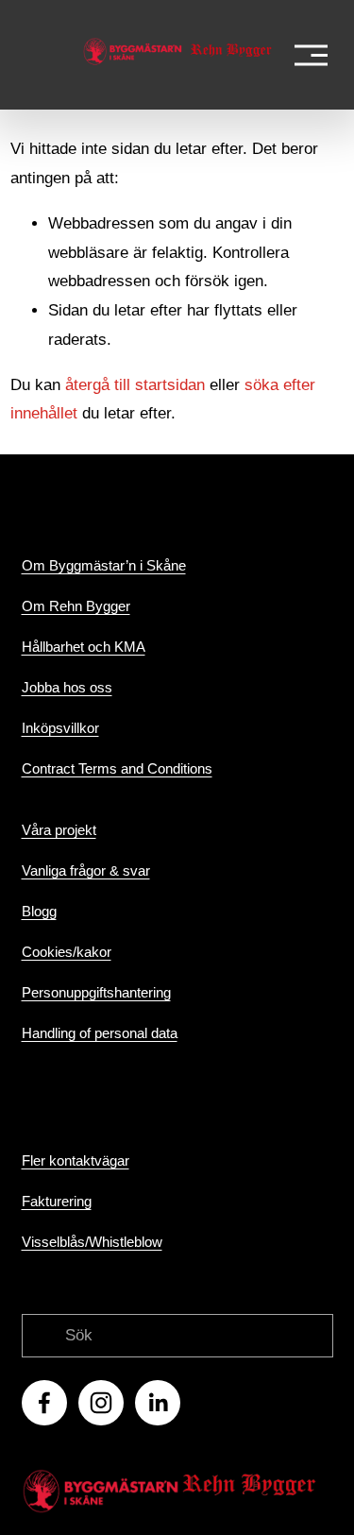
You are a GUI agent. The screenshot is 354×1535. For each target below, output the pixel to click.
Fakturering (57, 1201)
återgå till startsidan (135, 385)
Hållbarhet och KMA (83, 647)
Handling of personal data (99, 1033)
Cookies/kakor (66, 952)
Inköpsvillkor (60, 728)
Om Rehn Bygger (76, 606)
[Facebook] (44, 1402)
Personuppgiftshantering (96, 992)
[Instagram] (101, 1402)
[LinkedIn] (157, 1402)
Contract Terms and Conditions (117, 768)
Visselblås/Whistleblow (92, 1242)
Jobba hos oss (67, 687)
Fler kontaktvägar (75, 1160)
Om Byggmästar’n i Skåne (104, 565)
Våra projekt (59, 830)
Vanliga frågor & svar (86, 870)
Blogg (39, 911)
